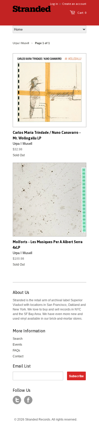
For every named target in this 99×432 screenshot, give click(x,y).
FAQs (16, 350)
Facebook (28, 400)
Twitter (17, 400)
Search (18, 339)
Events (17, 344)
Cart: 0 (81, 13)
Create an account (74, 3)
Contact (18, 356)
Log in (54, 3)
